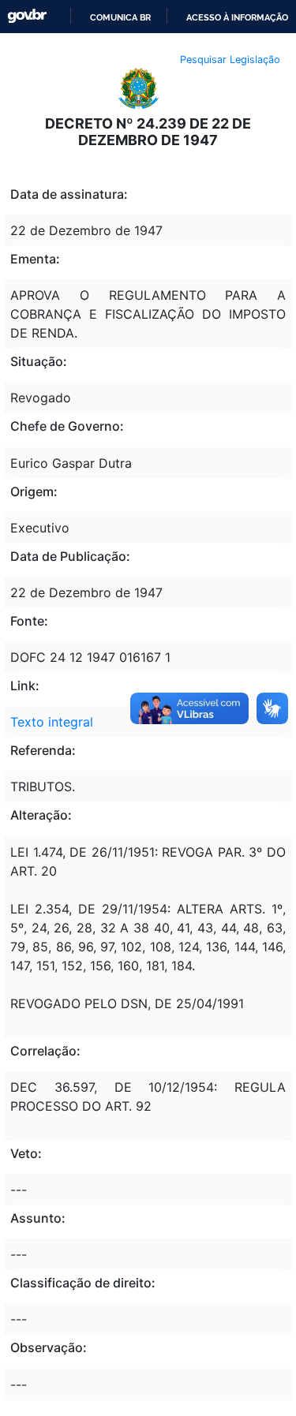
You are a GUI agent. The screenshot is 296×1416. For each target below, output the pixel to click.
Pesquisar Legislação (230, 59)
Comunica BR (120, 17)
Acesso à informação (237, 17)
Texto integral (51, 722)
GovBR (27, 16)
